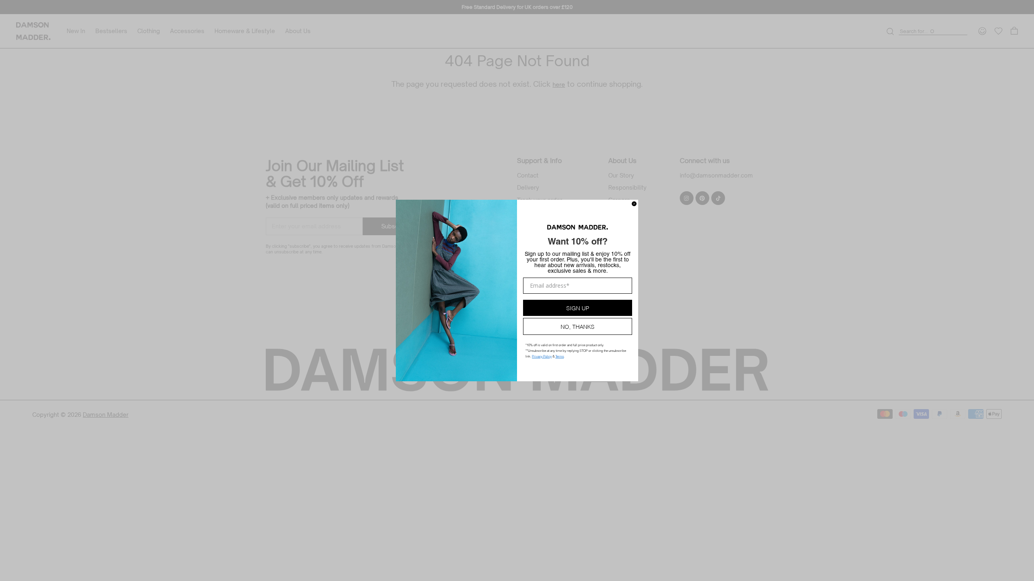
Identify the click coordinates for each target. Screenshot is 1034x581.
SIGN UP (577, 307)
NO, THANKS (578, 326)
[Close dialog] (634, 204)
